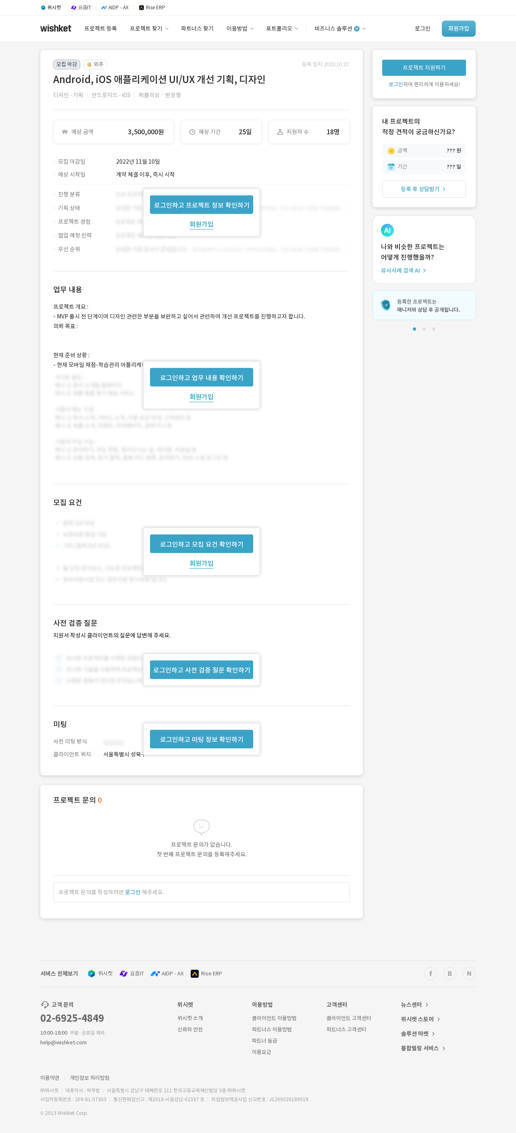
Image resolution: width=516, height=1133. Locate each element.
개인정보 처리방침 (90, 1078)
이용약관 (50, 1078)
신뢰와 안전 (190, 1029)
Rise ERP (211, 973)
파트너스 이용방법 (272, 1029)
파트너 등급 (264, 1040)
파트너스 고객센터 (346, 1029)
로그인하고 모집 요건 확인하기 (201, 544)
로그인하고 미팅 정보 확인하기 (201, 739)
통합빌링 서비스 (420, 1048)
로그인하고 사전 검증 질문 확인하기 (201, 670)
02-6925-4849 (72, 1018)
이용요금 (261, 1052)
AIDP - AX (172, 973)
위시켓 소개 (190, 1018)
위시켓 (105, 973)
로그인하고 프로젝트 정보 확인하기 (202, 205)
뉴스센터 (411, 1004)
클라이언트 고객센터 (349, 1018)
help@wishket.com (63, 1042)
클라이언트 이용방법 (274, 1018)
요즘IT (137, 973)
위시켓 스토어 (417, 1019)
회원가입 (201, 224)
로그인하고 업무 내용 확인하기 (201, 377)
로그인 (133, 892)
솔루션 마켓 (415, 1033)
